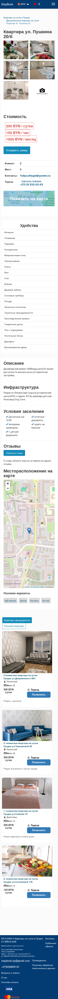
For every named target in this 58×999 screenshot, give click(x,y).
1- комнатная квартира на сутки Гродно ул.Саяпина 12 (21, 812)
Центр (23, 600)
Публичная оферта (50, 945)
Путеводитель (39, 960)
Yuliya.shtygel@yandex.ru (35, 175)
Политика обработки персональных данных (43, 966)
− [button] (8, 488)
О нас (4, 977)
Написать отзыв (14, 452)
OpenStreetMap (38, 587)
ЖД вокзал (10, 600)
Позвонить (39, 694)
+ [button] (8, 484)
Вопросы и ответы (10, 972)
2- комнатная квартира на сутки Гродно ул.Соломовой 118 (21, 880)
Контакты (50, 938)
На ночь (34, 600)
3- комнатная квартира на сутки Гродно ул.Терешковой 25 (21, 744)
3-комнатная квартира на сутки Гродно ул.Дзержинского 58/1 (20, 677)
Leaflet (26, 587)
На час (46, 600)
